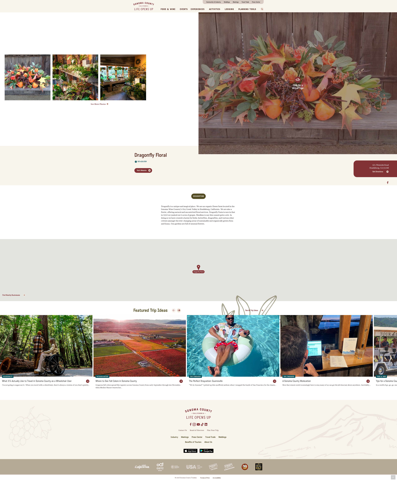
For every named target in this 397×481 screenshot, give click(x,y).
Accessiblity (217, 478)
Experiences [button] (197, 9)
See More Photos (98, 104)
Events (184, 9)
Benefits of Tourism (193, 442)
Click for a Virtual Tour (298, 87)
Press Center (256, 2)
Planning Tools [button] (247, 9)
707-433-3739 (142, 162)
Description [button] (198, 196)
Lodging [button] (229, 9)
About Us (208, 442)
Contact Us (182, 430)
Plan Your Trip (213, 430)
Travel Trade (245, 2)
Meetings (236, 2)
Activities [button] (214, 9)
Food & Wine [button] (168, 9)
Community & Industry (213, 2)
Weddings (227, 2)
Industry (174, 437)
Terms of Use (205, 478)
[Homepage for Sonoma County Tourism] (143, 6)
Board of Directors (197, 430)
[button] (261, 9)
